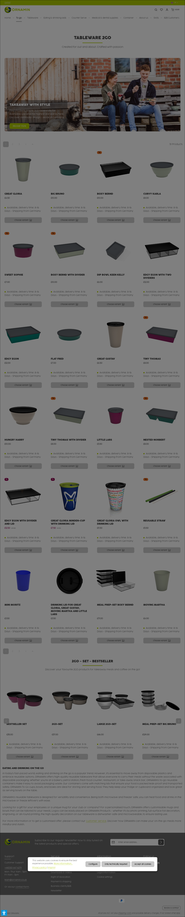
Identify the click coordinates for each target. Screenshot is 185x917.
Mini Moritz (12, 605)
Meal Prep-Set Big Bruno (159, 724)
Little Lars (104, 440)
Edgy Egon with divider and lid (21, 522)
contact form (22, 887)
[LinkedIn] (158, 863)
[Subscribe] (161, 842)
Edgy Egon (12, 359)
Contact (8, 2)
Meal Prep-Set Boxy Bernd (115, 605)
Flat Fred (57, 359)
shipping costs (124, 913)
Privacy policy (39, 868)
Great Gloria (13, 194)
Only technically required (116, 864)
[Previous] (6, 721)
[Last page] (32, 144)
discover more (19, 126)
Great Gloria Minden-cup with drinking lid (68, 522)
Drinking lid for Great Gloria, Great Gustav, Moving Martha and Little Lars (69, 610)
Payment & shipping (61, 882)
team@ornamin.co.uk (16, 880)
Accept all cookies (143, 864)
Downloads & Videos (61, 873)
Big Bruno (57, 194)
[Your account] (167, 9)
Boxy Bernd (105, 194)
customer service (96, 821)
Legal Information (106, 873)
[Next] (178, 721)
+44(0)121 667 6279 (13, 868)
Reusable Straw (154, 520)
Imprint (51, 868)
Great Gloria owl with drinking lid (112, 522)
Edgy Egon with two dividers (157, 276)
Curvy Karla (152, 194)
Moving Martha (154, 605)
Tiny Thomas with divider (68, 440)
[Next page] (26, 144)
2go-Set (57, 724)
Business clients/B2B (61, 886)
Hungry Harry (14, 440)
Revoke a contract (171, 908)
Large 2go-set (106, 724)
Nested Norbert (154, 440)
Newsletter (56, 891)
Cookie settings (105, 877)
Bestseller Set (17, 724)
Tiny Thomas (152, 359)
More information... (63, 864)
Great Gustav (106, 359)
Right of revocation (60, 877)
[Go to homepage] (17, 9)
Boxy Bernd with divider (68, 275)
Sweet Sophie (14, 275)
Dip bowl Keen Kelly (111, 275)
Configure (93, 864)
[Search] (155, 9)
